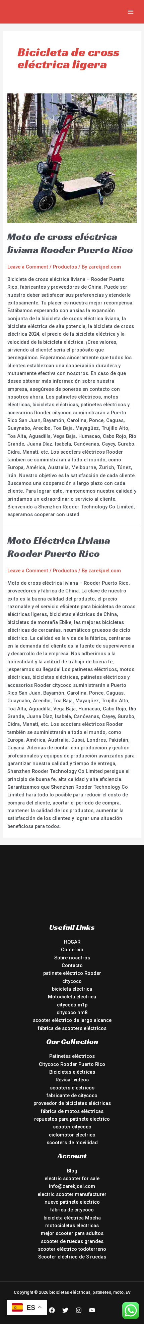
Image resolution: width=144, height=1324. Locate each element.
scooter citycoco (72, 1127)
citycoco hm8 (72, 1012)
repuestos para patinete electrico (72, 1119)
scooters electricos (72, 1088)
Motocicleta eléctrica (72, 997)
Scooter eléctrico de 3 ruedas (72, 1257)
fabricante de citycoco (72, 1095)
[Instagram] (79, 1310)
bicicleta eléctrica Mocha (72, 1218)
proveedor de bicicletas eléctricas (72, 1103)
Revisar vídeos (72, 1080)
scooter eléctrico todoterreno (72, 1249)
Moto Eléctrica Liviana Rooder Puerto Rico (58, 547)
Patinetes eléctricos (72, 1056)
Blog (72, 1171)
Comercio (72, 950)
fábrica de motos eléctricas (72, 1111)
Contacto (72, 965)
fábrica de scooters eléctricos (72, 1028)
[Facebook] (52, 1310)
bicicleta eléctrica (72, 989)
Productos (65, 267)
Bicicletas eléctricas (72, 1072)
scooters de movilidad (72, 1143)
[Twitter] (65, 1310)
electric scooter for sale (72, 1178)
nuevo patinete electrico (72, 1202)
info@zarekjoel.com (72, 1186)
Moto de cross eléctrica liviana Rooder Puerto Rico (70, 243)
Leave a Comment (27, 267)
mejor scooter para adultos (72, 1233)
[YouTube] (92, 1310)
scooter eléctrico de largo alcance (72, 1020)
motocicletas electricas (72, 1226)
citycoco (72, 981)
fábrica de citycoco (72, 1210)
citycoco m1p (72, 1005)
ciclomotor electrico (72, 1135)
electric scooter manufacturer (72, 1194)
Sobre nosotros (72, 958)
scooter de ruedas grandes (72, 1241)
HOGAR (72, 942)
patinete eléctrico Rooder (72, 973)
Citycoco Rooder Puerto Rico (72, 1064)
